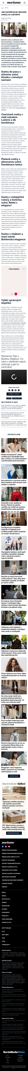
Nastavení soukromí (9, 877)
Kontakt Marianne (8, 860)
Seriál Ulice (20, 964)
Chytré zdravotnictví (6, 966)
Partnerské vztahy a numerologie (9, 964)
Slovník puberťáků (13, 952)
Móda (4, 892)
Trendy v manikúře (6, 962)
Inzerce (4, 887)
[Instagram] (6, 846)
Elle (3, 931)
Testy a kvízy (21, 952)
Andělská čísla (5, 954)
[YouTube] (9, 846)
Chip (3, 938)
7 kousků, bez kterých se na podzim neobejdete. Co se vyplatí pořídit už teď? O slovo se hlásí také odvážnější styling (13, 1010)
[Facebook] (3, 846)
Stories (4, 909)
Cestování (12, 954)
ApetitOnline (6, 928)
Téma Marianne (7, 919)
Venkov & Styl (7, 922)
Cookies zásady (7, 883)
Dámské (20, 1057)
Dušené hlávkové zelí (6, 974)
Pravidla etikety (5, 952)
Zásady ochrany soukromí (11, 873)
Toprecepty (6, 944)
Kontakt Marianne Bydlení (11, 863)
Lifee (3, 941)
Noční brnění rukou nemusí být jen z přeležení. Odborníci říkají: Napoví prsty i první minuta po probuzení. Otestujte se (14, 996)
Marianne (20, 1055)
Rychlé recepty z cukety (7, 984)
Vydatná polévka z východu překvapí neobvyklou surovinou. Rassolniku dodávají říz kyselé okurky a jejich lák (14, 1043)
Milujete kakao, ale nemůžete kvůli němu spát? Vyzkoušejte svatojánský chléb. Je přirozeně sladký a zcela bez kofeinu (13, 1038)
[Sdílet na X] (12, 390)
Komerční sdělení (6, 18)
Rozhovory (6, 906)
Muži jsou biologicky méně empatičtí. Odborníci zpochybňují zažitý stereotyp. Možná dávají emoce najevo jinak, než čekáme (13, 991)
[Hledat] (24, 2)
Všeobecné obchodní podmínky (12, 880)
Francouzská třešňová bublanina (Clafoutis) (11, 976)
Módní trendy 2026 (11, 955)
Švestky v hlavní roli (16, 974)
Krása (6, 7)
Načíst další (14, 776)
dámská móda (17, 398)
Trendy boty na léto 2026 (17, 966)
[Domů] (14, 2)
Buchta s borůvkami (20, 982)
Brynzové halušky (11, 982)
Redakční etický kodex (9, 870)
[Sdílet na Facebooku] (9, 390)
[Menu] (3, 2)
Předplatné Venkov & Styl (11, 857)
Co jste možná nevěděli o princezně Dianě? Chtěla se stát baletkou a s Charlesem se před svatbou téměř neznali (13, 1005)
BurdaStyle (20, 1059)
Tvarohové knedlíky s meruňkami (13, 979)
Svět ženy (5, 934)
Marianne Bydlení (13, 833)
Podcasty (5, 916)
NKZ (8, 1059)
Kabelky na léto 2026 (6, 967)
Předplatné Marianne (9, 850)
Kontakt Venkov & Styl (10, 867)
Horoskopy (6, 912)
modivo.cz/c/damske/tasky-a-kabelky (14, 323)
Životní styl (6, 899)
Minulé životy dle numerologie (17, 962)
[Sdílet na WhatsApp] (19, 390)
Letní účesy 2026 (16, 967)
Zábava (4, 902)
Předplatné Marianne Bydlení (12, 853)
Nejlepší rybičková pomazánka (13, 980)
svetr (8, 398)
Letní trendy (18, 955)
